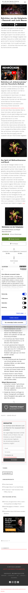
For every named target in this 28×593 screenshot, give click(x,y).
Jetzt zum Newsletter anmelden (14, 569)
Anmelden (22, 575)
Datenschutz (11, 575)
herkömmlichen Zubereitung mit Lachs (12, 108)
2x (22, 266)
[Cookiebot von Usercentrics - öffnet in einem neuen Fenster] (20, 269)
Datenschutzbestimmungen (10, 457)
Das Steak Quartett (8, 484)
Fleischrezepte (7, 473)
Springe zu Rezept (9, 24)
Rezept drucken (21, 24)
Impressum (3, 575)
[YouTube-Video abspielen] (14, 72)
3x (25, 266)
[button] (2, 234)
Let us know (13, 408)
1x (20, 266)
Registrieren (14, 577)
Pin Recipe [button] (15, 243)
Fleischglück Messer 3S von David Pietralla (13, 487)
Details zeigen (20, 313)
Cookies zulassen (14, 317)
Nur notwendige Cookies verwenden (14, 322)
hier (24, 203)
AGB (17, 575)
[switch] (24, 298)
